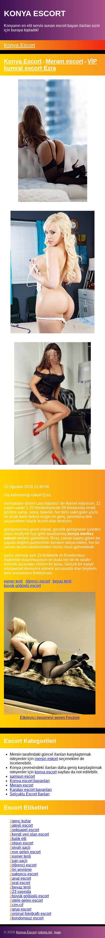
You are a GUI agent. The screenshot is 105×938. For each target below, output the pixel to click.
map (57, 932)
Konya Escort (19, 45)
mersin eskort (46, 759)
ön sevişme (22, 869)
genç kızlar (21, 821)
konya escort (46, 772)
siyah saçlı (21, 847)
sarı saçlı (19, 861)
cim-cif (17, 905)
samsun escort (22, 776)
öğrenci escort (38, 581)
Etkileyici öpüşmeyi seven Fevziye (50, 717)
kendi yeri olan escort (30, 834)
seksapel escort (25, 830)
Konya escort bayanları (30, 781)
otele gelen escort (27, 900)
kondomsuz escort (27, 918)
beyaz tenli (62, 581)
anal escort (21, 878)
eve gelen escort (26, 852)
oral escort (21, 883)
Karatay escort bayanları (31, 790)
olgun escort (22, 843)
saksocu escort (25, 874)
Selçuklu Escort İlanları (30, 794)
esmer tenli (13, 581)
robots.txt (45, 932)
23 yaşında (21, 891)
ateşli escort (22, 825)
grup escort (21, 909)
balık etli (19, 839)
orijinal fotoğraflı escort (31, 914)
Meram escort (21, 785)
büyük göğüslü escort (22, 586)
